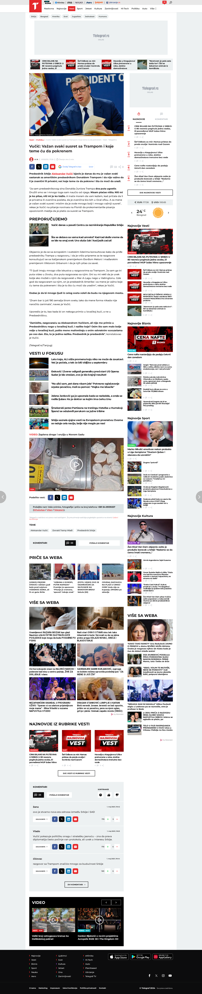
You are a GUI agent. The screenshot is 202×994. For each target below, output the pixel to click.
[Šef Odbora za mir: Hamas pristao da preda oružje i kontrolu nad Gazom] (71, 64)
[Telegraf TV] (170, 975)
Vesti (31, 140)
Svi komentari (76, 884)
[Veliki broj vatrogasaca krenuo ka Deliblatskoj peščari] (53, 920)
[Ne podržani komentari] (117, 795)
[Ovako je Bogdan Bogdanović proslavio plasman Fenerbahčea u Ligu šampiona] (134, 491)
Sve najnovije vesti (150, 193)
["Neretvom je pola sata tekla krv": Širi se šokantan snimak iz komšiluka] (142, 64)
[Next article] (199, 497)
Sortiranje (103, 789)
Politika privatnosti (88, 988)
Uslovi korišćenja (70, 988)
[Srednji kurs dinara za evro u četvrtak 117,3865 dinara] (134, 393)
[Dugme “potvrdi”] (134, 467)
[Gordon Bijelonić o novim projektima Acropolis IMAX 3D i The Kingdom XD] (99, 920)
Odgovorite (41, 819)
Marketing (43, 988)
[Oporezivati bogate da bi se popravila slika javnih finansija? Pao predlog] (134, 406)
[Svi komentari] (100, 795)
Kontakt (102, 988)
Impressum (55, 988)
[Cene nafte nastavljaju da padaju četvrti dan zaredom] (150, 339)
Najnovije (138, 225)
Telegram (59, 510)
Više (152, 8)
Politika (40, 140)
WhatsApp (39, 510)
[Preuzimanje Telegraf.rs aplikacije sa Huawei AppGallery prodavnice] (162, 957)
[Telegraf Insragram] (163, 975)
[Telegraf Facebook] (149, 975)
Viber (49, 510)
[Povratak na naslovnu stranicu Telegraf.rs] (35, 6)
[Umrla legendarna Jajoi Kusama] (134, 564)
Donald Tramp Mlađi (62, 530)
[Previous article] (3, 497)
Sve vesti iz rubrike (76, 773)
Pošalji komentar (99, 543)
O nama (32, 988)
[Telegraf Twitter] (156, 975)
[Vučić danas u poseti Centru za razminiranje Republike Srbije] (39, 228)
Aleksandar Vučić (62, 173)
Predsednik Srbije (86, 530)
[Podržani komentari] (109, 795)
